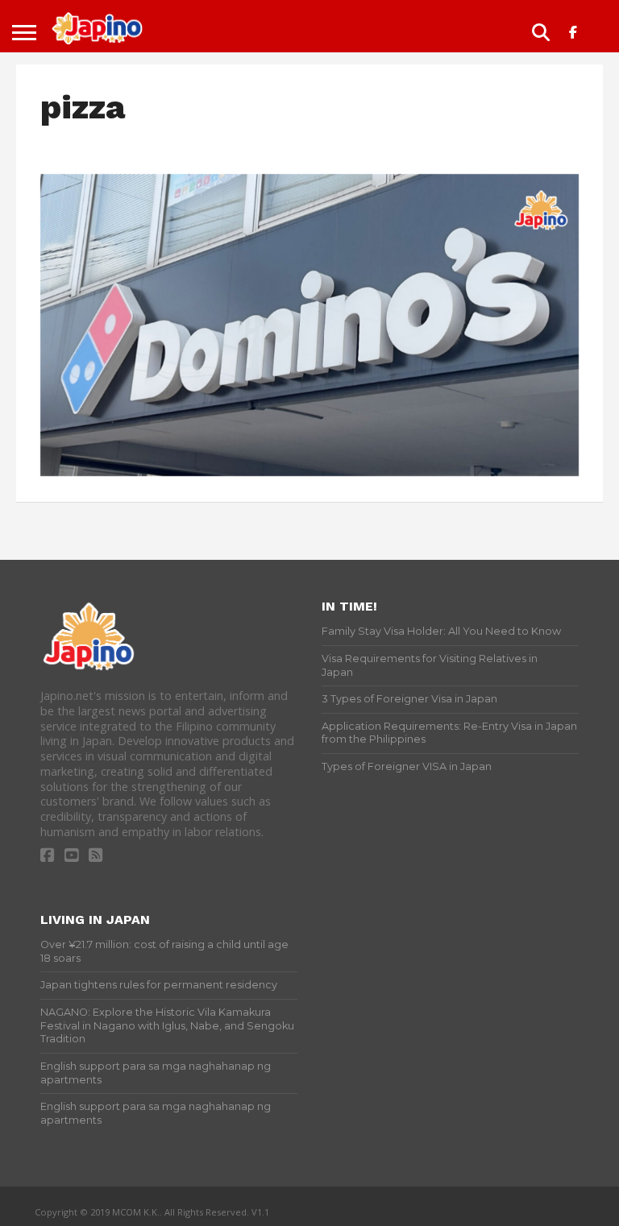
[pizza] (309, 471)
